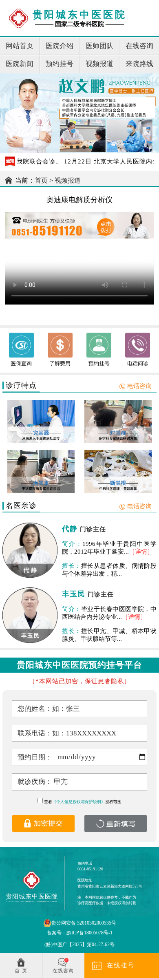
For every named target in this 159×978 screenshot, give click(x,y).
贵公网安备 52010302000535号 (83, 923)
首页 (41, 180)
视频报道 (68, 180)
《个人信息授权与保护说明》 (78, 801)
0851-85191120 (90, 869)
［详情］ (141, 551)
